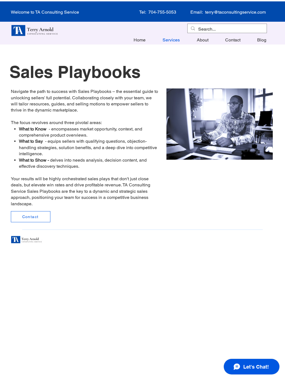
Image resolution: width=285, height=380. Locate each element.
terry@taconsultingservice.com (235, 12)
